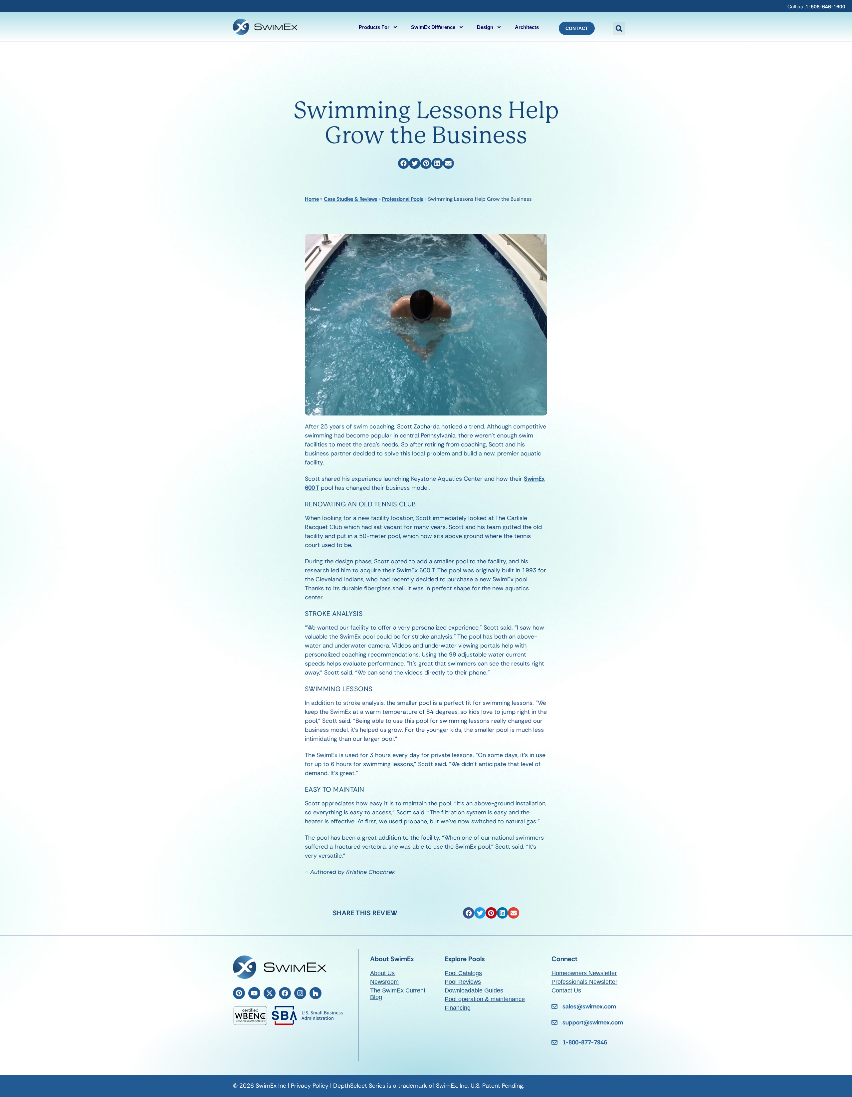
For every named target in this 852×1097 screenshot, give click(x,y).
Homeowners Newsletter (584, 973)
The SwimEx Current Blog (397, 993)
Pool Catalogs (463, 973)
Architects (527, 27)
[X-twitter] (270, 993)
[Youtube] (254, 993)
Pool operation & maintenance (485, 999)
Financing (458, 1007)
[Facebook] (285, 993)
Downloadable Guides (474, 990)
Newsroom (384, 981)
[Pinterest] (239, 993)
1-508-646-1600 (825, 6)
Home (312, 199)
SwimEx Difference (433, 27)
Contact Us (566, 990)
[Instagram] (300, 993)
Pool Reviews (463, 981)
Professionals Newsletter (584, 981)
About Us (382, 973)
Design (485, 27)
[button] (619, 28)
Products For (374, 27)
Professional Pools (402, 199)
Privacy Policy (309, 1086)
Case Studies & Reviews (350, 199)
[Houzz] (315, 993)
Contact (576, 28)
